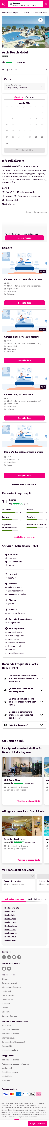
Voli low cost (7, 1068)
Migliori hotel (7, 1076)
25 (13, 137)
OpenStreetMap (41, 212)
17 (7, 131)
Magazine (6, 1080)
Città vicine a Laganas (14, 899)
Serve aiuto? (7, 1026)
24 (7, 137)
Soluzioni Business (9, 1016)
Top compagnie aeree (10, 1060)
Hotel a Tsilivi (10, 912)
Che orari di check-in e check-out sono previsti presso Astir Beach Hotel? (23, 678)
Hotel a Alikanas (11, 926)
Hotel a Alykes (10, 930)
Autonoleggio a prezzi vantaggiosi (15, 1064)
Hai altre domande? (18, 725)
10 (7, 124)
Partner (5, 1008)
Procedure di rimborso (10, 1030)
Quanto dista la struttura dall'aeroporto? (21, 690)
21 (30, 131)
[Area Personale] (46, 4)
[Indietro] (7, 103)
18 (13, 131)
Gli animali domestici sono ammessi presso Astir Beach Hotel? (22, 702)
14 (30, 124)
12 (19, 124)
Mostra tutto (8, 204)
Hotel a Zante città (12, 908)
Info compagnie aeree (10, 1034)
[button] (23, 32)
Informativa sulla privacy (11, 987)
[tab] (14, 899)
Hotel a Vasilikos (11, 922)
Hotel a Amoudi (10, 937)
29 (36, 137)
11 (13, 124)
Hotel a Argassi (10, 919)
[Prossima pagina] (45, 899)
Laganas (26, 12)
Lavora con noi (7, 1000)
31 (7, 143)
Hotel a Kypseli (10, 940)
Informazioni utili (8, 1038)
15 (36, 124)
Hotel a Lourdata (11, 933)
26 (19, 137)
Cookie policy (7, 991)
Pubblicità (6, 1004)
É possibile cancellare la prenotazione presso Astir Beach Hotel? (21, 715)
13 (24, 124)
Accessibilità (7, 1046)
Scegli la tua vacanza (10, 1072)
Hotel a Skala (10, 915)
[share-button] (40, 20)
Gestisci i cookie (8, 995)
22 (36, 131)
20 (24, 131)
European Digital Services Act (13, 1042)
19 (19, 131)
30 (42, 137)
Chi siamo (5, 979)
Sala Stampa (6, 1012)
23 (42, 131)
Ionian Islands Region (10, 12)
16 (42, 124)
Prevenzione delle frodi (11, 1050)
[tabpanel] (24, 925)
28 (30, 137)
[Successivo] (42, 103)
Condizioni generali (9, 983)
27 (24, 137)
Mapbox (30, 212)
